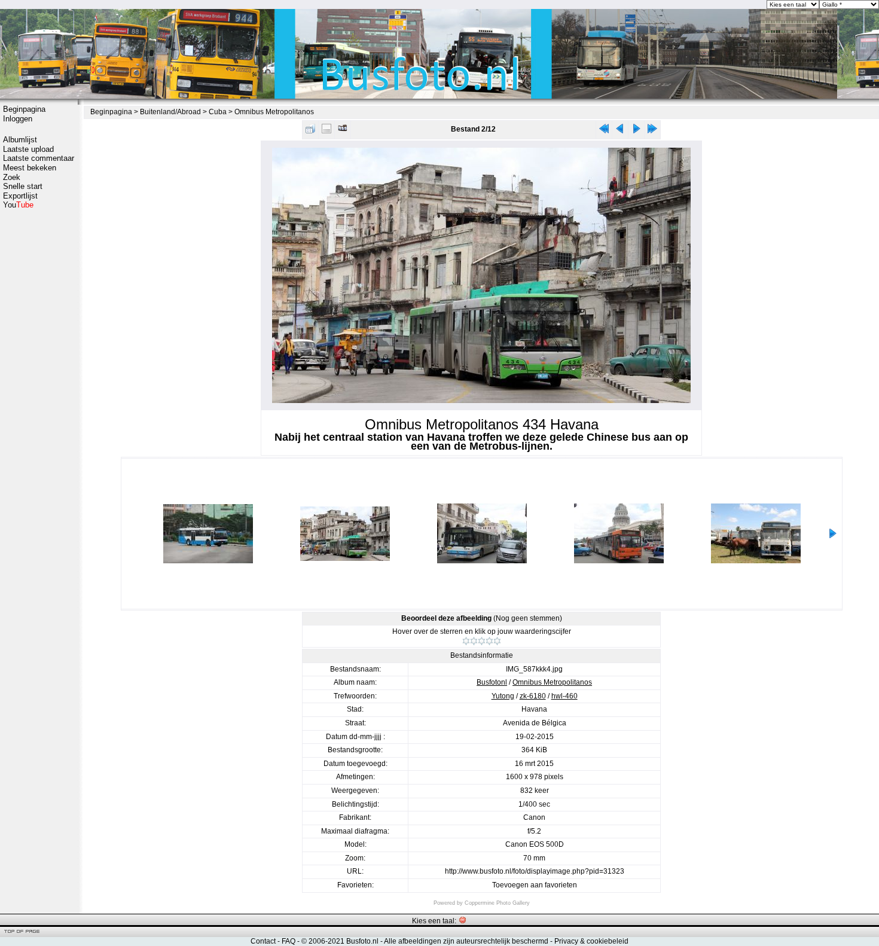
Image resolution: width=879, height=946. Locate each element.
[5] (497, 641)
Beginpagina (24, 109)
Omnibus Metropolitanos (274, 112)
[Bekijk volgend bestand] (636, 131)
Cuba (218, 112)
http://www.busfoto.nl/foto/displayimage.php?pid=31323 (534, 871)
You (18, 204)
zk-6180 (533, 696)
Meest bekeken (29, 167)
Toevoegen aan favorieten (534, 885)
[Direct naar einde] (652, 131)
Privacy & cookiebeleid (591, 941)
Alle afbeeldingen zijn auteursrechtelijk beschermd (466, 941)
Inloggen (17, 118)
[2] (474, 641)
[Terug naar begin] (604, 131)
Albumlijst (20, 139)
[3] (482, 641)
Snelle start (22, 186)
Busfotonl (492, 682)
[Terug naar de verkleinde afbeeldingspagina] (310, 131)
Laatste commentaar (38, 158)
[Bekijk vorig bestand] (620, 131)
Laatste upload (28, 149)
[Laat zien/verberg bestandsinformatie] (326, 131)
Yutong (503, 696)
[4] (489, 641)
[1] (466, 641)
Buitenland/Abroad (170, 112)
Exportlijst (20, 195)
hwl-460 (564, 696)
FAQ (288, 941)
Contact (263, 941)
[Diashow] (342, 131)
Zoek (11, 177)
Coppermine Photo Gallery (497, 903)
